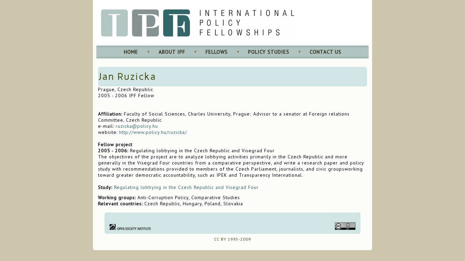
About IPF (172, 52)
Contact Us (325, 52)
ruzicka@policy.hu (137, 126)
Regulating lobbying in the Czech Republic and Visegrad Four (186, 187)
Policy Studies (268, 52)
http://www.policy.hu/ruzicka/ (153, 132)
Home (131, 52)
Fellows (217, 52)
